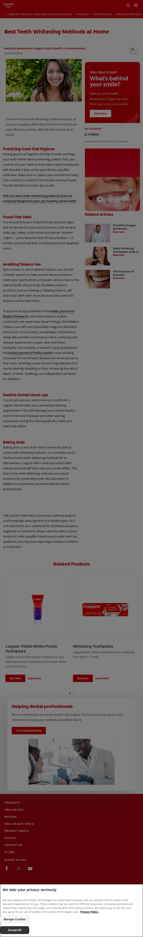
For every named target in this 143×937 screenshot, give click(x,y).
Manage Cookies (15, 919)
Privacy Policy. (89, 912)
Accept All (14, 930)
